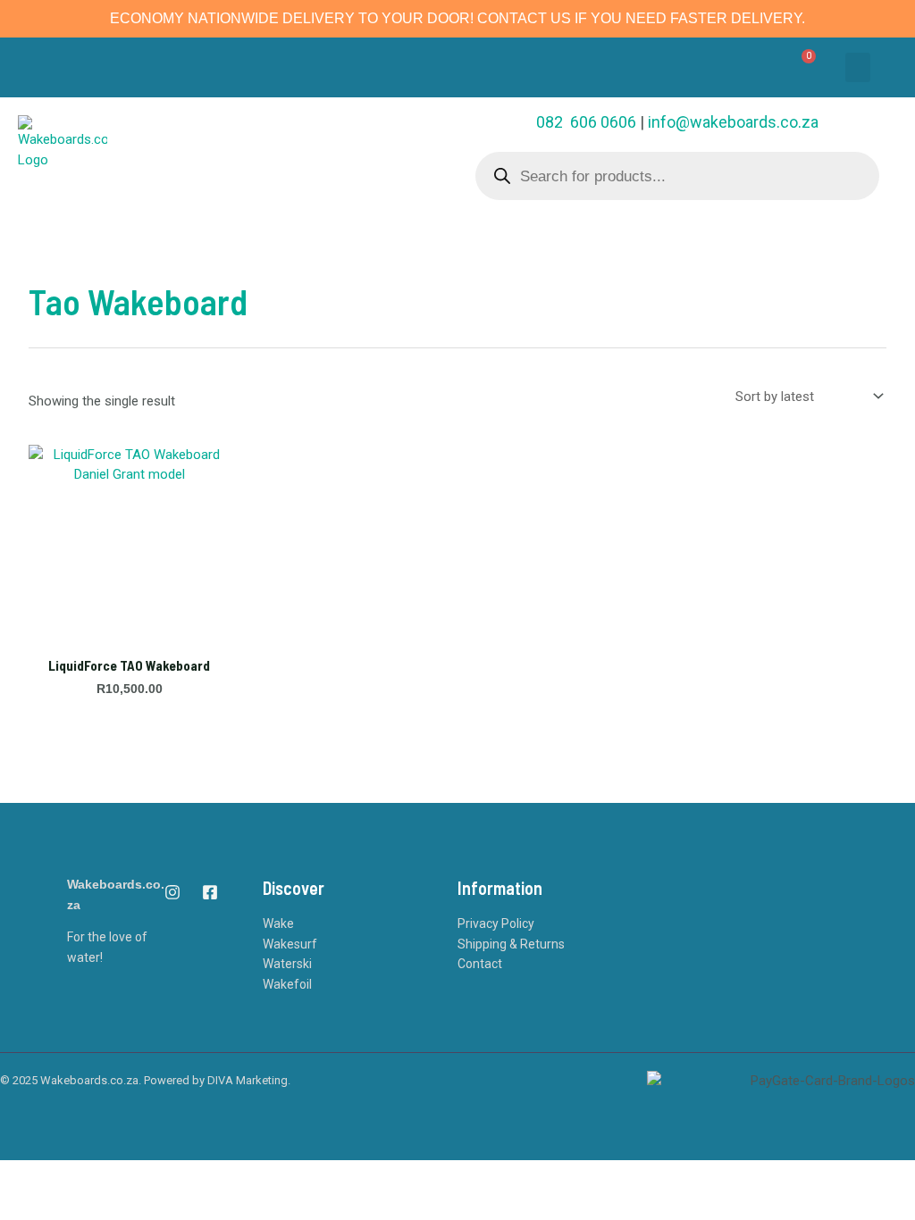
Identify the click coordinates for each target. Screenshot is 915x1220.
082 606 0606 (586, 122)
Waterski (287, 964)
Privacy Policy (496, 923)
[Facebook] (210, 892)
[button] (857, 67)
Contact (480, 964)
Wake (278, 923)
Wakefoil (287, 984)
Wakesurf (290, 944)
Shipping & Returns (511, 944)
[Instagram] (172, 892)
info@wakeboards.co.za (733, 122)
